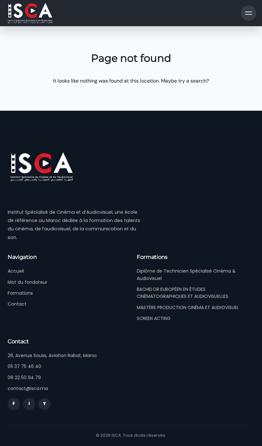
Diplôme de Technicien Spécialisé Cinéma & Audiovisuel (186, 274)
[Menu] (248, 13)
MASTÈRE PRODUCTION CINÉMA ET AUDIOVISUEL (188, 307)
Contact (17, 304)
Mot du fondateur (27, 282)
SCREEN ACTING (154, 318)
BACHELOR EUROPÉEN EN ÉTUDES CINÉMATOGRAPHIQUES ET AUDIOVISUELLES (182, 292)
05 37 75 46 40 (24, 366)
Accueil (16, 271)
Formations (20, 293)
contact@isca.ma (28, 388)
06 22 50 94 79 (24, 377)
